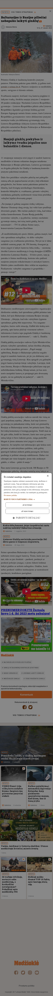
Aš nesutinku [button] (27, 511)
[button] (26, 499)
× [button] (48, 476)
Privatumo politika (10, 495)
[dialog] (26, 498)
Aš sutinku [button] (27, 505)
